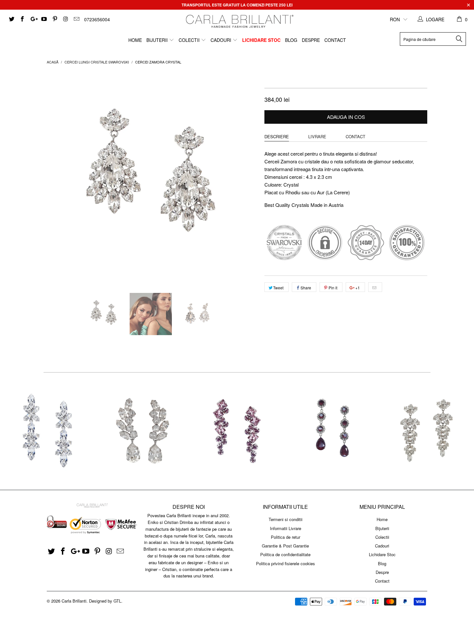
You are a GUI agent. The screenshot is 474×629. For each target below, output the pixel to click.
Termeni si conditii (285, 519)
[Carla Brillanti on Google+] (33, 19)
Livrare (317, 136)
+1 (357, 287)
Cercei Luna (142, 431)
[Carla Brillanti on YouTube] (44, 19)
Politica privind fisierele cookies (285, 563)
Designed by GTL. (106, 601)
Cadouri (221, 40)
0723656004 (97, 19)
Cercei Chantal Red (332, 431)
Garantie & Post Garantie (285, 546)
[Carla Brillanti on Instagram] (65, 19)
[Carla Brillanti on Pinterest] (54, 19)
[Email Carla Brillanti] (76, 19)
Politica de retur (285, 537)
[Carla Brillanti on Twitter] (11, 19)
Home (135, 40)
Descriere (276, 136)
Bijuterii (157, 40)
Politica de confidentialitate (285, 554)
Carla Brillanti (74, 601)
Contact (335, 40)
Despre (311, 40)
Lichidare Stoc (261, 40)
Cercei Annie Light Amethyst (237, 431)
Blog (291, 40)
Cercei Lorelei (47, 431)
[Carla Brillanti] (238, 21)
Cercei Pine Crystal (426, 431)
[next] (246, 177)
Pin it (333, 287)
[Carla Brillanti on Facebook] (22, 19)
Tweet (278, 287)
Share (306, 287)
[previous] (58, 177)
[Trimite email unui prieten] (375, 287)
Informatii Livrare (285, 528)
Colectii (190, 40)
